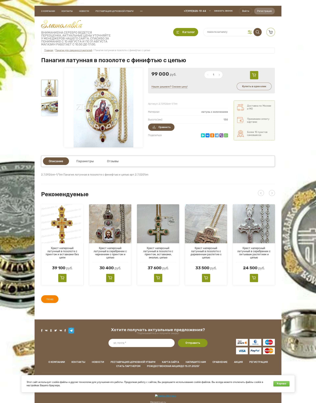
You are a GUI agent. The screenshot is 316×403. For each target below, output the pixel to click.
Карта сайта (170, 362)
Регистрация (264, 11)
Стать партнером (128, 366)
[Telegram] (217, 135)
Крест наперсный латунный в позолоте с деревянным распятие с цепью (206, 253)
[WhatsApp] (226, 135)
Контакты (67, 11)
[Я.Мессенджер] (203, 135)
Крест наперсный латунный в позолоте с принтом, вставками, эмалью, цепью (158, 253)
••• (141, 11)
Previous (261, 193)
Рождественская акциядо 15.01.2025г (173, 366)
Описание (56, 161)
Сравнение (219, 362)
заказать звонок (223, 10)
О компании (48, 11)
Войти (245, 11)
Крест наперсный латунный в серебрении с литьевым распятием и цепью (253, 253)
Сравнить (164, 127)
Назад (49, 299)
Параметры (85, 161)
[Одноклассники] (212, 135)
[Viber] (221, 135)
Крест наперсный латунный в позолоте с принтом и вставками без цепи (62, 253)
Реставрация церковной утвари (114, 11)
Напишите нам (196, 362)
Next (272, 193)
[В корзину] (254, 75)
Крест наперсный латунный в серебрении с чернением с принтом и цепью (110, 253)
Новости (84, 11)
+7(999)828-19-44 (195, 11)
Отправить (192, 342)
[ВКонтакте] (208, 135)
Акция (238, 362)
